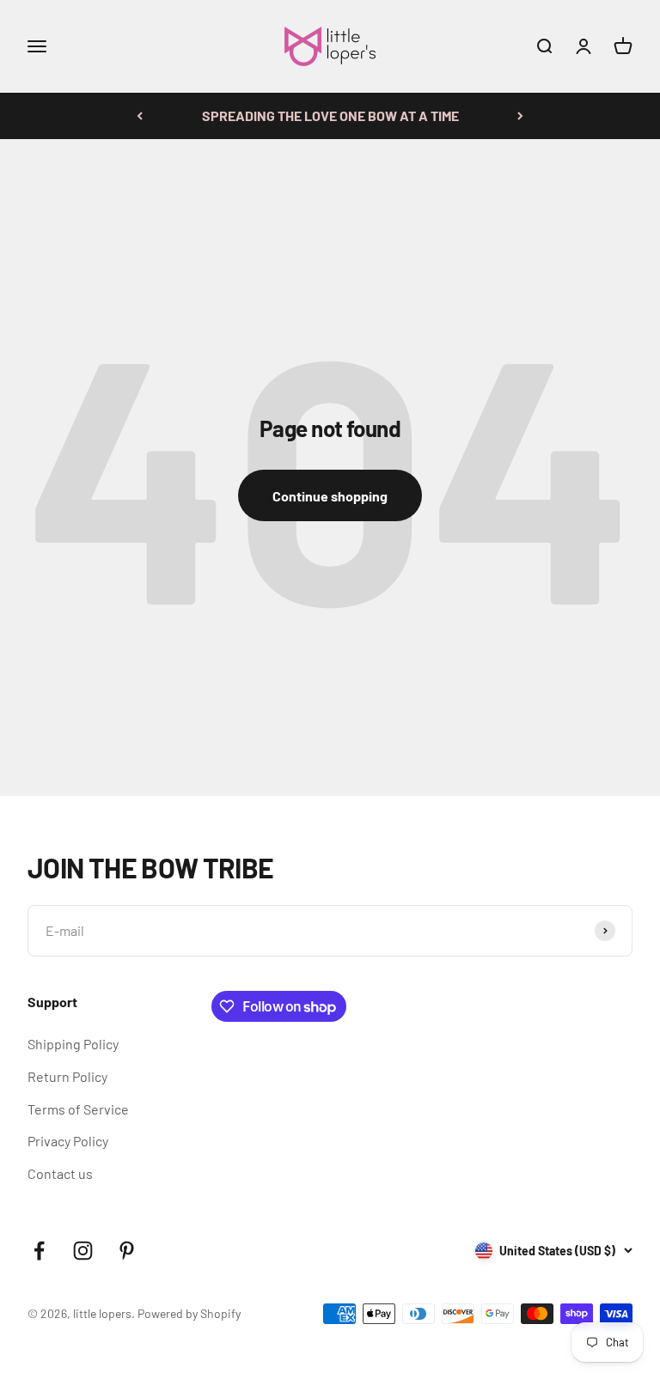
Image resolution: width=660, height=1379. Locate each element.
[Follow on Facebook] (39, 1250)
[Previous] (140, 116)
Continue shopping (330, 496)
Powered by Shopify (189, 1313)
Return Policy (67, 1076)
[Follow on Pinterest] (126, 1250)
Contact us (60, 1173)
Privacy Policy (68, 1141)
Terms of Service (78, 1109)
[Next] (520, 116)
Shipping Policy (73, 1044)
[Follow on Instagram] (83, 1250)
